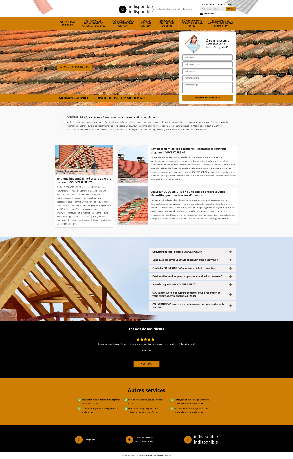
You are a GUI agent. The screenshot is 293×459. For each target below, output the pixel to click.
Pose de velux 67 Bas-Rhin (146, 23)
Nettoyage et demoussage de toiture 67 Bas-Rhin (93, 23)
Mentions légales (162, 456)
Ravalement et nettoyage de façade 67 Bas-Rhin (220, 23)
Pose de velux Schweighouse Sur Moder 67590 (146, 402)
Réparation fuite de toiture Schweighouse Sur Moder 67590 (101, 402)
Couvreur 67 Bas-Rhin (67, 23)
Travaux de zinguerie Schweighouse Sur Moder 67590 (100, 411)
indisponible (141, 7)
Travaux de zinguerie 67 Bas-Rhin (166, 23)
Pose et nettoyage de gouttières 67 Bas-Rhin (123, 23)
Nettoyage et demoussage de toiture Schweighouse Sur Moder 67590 (192, 402)
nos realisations (74, 67)
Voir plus (146, 364)
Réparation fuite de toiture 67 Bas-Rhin (192, 23)
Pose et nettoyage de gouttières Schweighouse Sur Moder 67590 (143, 411)
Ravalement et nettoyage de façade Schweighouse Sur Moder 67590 (191, 411)
